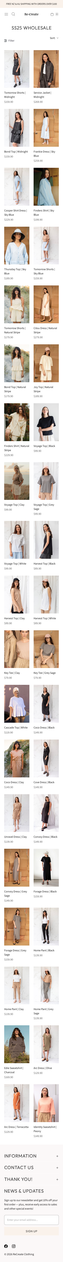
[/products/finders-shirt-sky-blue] (46, 187)
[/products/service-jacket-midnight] (46, 69)
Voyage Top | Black (44, 446)
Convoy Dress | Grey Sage (15, 893)
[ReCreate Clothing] (31, 14)
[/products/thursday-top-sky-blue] (16, 246)
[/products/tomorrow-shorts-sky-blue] (46, 246)
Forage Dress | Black (45, 891)
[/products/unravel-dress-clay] (16, 813)
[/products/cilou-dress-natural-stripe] (46, 304)
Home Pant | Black (44, 950)
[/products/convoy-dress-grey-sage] (16, 868)
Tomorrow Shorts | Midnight (15, 95)
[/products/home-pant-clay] (16, 985)
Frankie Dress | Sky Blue (44, 154)
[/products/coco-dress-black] (46, 704)
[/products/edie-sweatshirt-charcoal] (16, 1044)
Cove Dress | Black (44, 782)
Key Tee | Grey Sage (45, 673)
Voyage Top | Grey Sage (44, 507)
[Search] (13, 14)
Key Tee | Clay (12, 673)
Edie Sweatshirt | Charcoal (13, 1070)
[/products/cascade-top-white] (16, 704)
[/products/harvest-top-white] (46, 594)
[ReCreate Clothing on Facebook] (8, 1246)
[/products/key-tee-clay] (16, 649)
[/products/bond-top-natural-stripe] (16, 363)
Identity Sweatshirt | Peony (45, 1129)
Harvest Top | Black (44, 563)
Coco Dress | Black (44, 727)
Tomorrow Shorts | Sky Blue (44, 271)
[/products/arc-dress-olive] (46, 1044)
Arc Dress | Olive (43, 1068)
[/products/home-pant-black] (46, 927)
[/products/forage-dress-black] (46, 868)
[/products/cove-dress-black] (46, 758)
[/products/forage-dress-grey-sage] (16, 927)
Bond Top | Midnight (16, 151)
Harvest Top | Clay (14, 618)
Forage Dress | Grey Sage (15, 952)
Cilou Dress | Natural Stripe (45, 330)
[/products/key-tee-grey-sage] (46, 649)
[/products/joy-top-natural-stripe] (46, 363)
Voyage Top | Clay (14, 505)
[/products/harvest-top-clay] (16, 594)
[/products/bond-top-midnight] (16, 128)
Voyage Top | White (15, 563)
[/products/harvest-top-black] (46, 540)
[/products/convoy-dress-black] (46, 813)
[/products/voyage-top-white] (16, 540)
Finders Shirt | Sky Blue (44, 213)
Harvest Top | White (45, 618)
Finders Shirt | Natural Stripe (16, 448)
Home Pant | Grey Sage (43, 1011)
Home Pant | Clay (14, 1009)
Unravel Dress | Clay (15, 837)
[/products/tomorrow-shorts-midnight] (16, 69)
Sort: (51, 38)
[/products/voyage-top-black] (46, 422)
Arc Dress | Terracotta (16, 1127)
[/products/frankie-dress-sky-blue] (46, 128)
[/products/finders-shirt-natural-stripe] (16, 422)
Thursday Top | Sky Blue (15, 271)
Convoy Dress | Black (45, 837)
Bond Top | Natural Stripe (15, 389)
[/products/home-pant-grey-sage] (46, 985)
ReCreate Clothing (23, 1254)
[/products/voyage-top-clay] (16, 481)
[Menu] (6, 14)
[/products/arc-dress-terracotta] (16, 1103)
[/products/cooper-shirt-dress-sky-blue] (16, 187)
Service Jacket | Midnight (42, 95)
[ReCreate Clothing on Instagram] (16, 1246)
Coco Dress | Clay (14, 782)
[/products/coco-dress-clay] (16, 758)
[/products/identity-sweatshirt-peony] (46, 1103)
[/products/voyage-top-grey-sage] (46, 481)
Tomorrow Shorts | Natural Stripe (15, 330)
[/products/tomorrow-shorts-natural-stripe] (16, 304)
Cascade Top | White (16, 727)
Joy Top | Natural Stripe (43, 389)
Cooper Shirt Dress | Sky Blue (15, 213)
